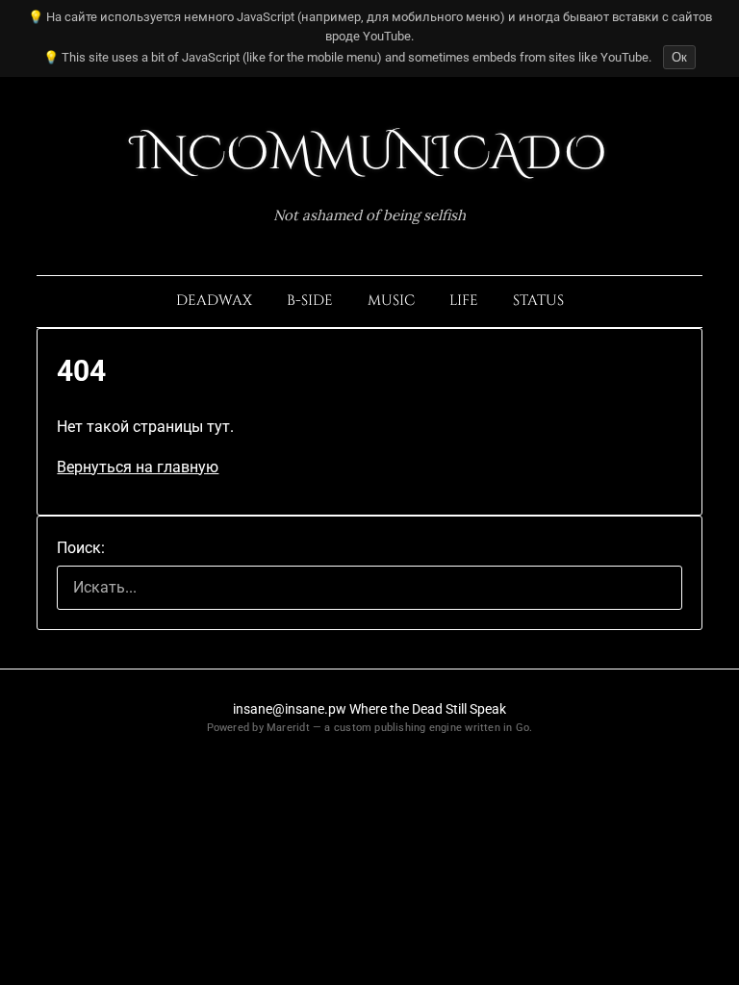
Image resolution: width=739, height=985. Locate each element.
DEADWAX (214, 300)
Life (463, 300)
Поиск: (81, 548)
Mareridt (288, 727)
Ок (679, 57)
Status (538, 300)
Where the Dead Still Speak (427, 709)
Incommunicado (369, 154)
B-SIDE (310, 300)
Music (391, 300)
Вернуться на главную (137, 467)
